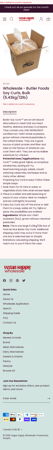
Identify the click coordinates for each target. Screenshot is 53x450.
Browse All (9, 370)
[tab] (11, 112)
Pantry (7, 361)
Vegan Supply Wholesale (23, 435)
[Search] (11, 19)
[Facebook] (4, 280)
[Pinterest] (17, 280)
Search (7, 308)
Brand (6, 342)
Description (10, 111)
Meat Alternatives (13, 347)
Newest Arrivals (12, 337)
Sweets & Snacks (13, 356)
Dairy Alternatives (13, 351)
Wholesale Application (16, 303)
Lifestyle (7, 366)
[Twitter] (23, 280)
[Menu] (4, 19)
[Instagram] (10, 280)
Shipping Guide (11, 313)
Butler (6, 83)
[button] (6, 50)
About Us (8, 299)
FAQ (5, 318)
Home (6, 294)
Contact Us (9, 322)
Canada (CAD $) (11, 429)
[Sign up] (48, 398)
